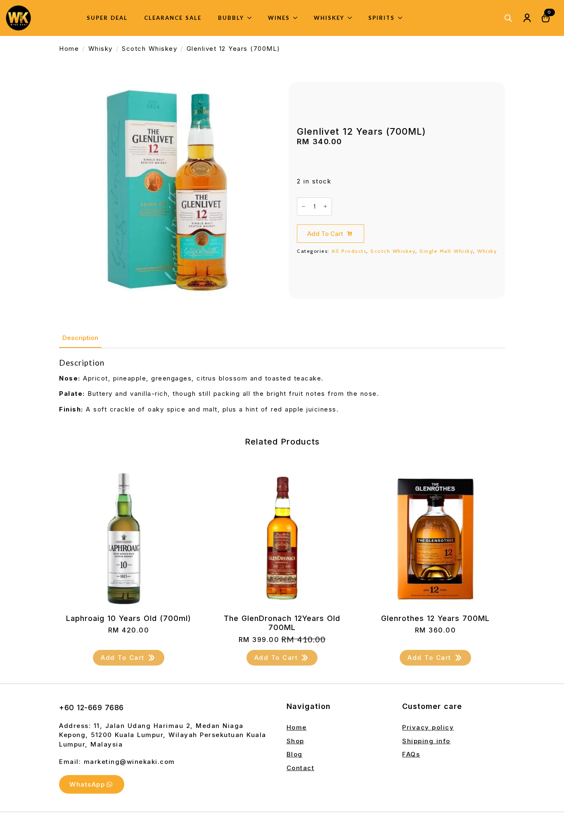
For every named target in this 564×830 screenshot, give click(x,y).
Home (69, 48)
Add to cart (325, 234)
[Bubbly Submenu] (252, 18)
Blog (295, 754)
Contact (301, 768)
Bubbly (231, 17)
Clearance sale (172, 17)
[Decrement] (303, 206)
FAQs (411, 754)
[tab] (80, 338)
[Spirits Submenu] (402, 18)
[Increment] (325, 206)
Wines (279, 17)
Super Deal (107, 17)
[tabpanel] (282, 386)
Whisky (100, 48)
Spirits (381, 17)
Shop (295, 741)
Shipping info (426, 741)
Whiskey (329, 17)
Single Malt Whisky (446, 251)
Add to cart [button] (123, 657)
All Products (349, 251)
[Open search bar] (508, 17)
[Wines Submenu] (298, 18)
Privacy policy (428, 727)
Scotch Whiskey (149, 48)
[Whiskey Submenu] (352, 18)
